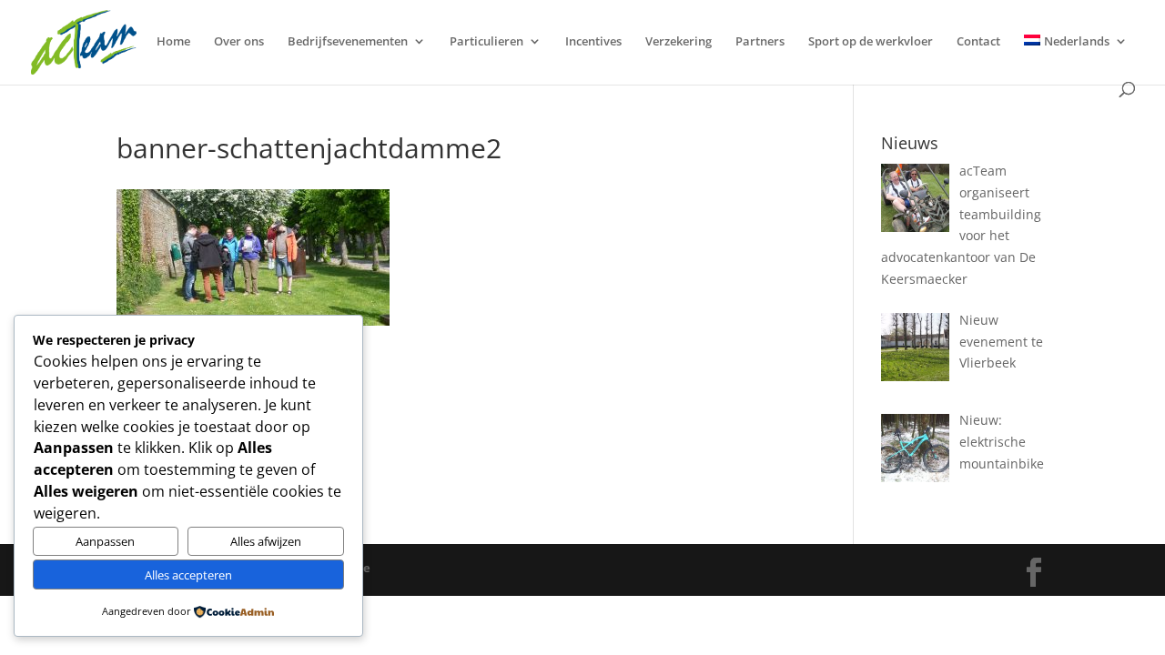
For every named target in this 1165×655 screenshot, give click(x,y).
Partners (760, 42)
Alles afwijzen (265, 541)
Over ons (239, 42)
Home (173, 42)
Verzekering (678, 42)
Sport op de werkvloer (870, 42)
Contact (978, 42)
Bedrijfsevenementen (348, 42)
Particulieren (486, 42)
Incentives (593, 42)
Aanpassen (105, 541)
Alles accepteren (188, 575)
